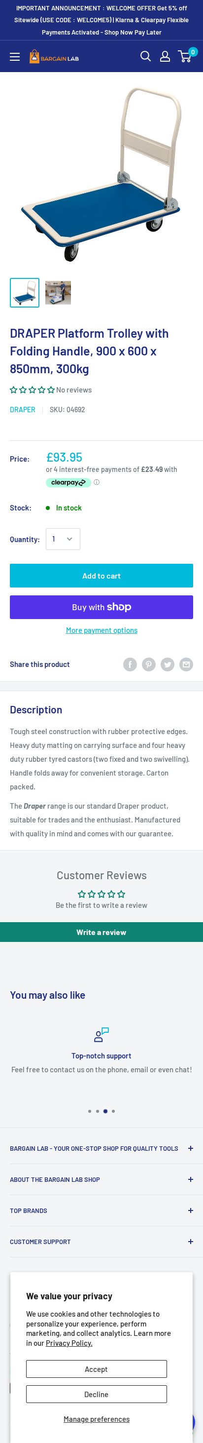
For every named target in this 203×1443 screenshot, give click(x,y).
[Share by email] (186, 664)
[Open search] (145, 56)
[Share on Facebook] (130, 664)
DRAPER (22, 409)
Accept (96, 1369)
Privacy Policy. (69, 1342)
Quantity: (25, 539)
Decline (96, 1394)
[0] (185, 56)
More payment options (101, 629)
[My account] (165, 56)
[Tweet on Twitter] (167, 664)
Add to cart (101, 575)
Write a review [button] (101, 931)
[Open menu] (15, 57)
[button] (33, 389)
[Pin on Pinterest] (149, 664)
